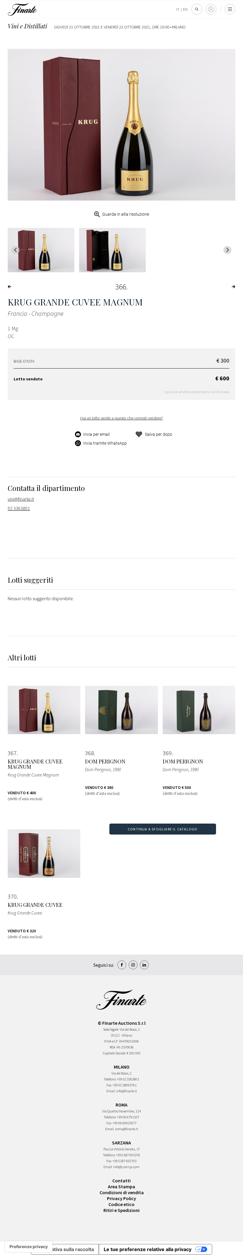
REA (112, 1047)
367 (12, 753)
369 (167, 753)
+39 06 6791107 (128, 1117)
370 (12, 896)
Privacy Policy (121, 1198)
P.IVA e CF (111, 1041)
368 (89, 753)
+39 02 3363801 (128, 1079)
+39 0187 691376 (128, 1155)
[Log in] (211, 9)
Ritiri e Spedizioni (121, 1210)
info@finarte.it (126, 1091)
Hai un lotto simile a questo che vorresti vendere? (121, 418)
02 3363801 (19, 508)
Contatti (121, 1181)
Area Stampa (121, 1186)
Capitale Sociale (114, 1053)
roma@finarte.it (126, 1129)
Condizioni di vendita (122, 1192)
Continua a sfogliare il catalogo (162, 829)
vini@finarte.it (21, 499)
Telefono (110, 1079)
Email (110, 1091)
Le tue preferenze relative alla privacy (147, 1249)
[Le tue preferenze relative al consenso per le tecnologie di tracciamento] (28, 1246)
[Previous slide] (16, 250)
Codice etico (121, 1204)
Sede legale (111, 1029)
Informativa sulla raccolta (65, 1249)
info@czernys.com (126, 1167)
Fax (108, 1085)
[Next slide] (227, 250)
